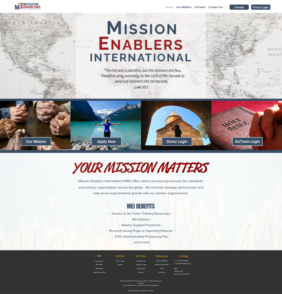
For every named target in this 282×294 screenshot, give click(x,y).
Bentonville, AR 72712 (181, 274)
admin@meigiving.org (183, 263)
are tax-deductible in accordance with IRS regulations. (141, 285)
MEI (175, 268)
